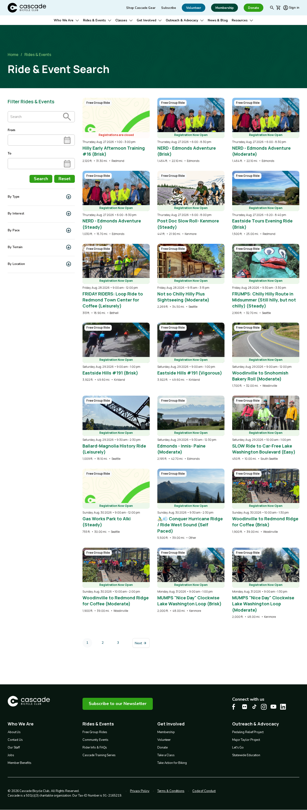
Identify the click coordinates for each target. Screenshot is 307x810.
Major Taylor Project (246, 740)
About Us (14, 732)
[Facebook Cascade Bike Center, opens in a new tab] (235, 707)
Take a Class (166, 755)
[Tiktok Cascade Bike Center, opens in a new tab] (254, 707)
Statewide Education (246, 755)
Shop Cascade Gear (140, 8)
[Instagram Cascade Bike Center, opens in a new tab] (264, 707)
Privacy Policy (139, 791)
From (11, 130)
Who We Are (63, 20)
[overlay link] (116, 130)
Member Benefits (19, 763)
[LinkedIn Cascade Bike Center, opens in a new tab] (283, 707)
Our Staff (14, 747)
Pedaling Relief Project (248, 732)
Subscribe (168, 8)
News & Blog (218, 20)
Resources (240, 20)
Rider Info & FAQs (95, 747)
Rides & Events (94, 20)
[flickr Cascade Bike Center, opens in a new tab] (245, 707)
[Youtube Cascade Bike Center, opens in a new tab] (273, 707)
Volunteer (164, 740)
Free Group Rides (95, 732)
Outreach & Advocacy (182, 20)
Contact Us (15, 740)
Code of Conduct (204, 791)
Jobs (11, 755)
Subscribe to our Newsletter (118, 703)
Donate (162, 747)
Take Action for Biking (172, 763)
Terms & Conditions (170, 791)
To (9, 154)
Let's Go (238, 747)
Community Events (95, 740)
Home (13, 54)
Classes (121, 20)
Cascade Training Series (99, 755)
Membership (166, 732)
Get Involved (146, 20)
